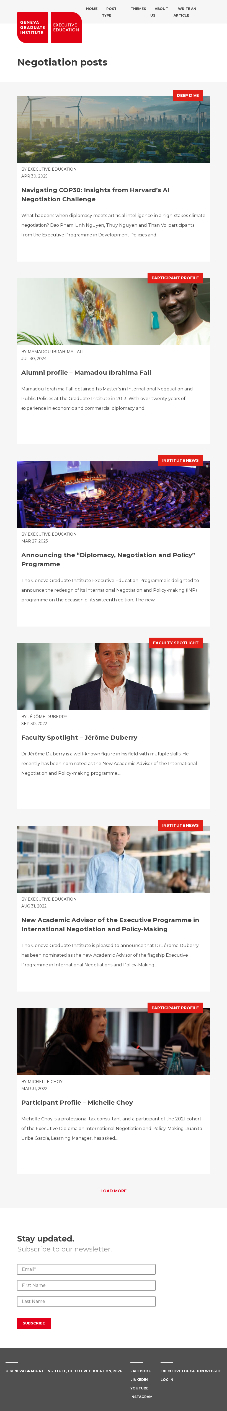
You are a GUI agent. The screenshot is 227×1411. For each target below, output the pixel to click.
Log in (167, 1380)
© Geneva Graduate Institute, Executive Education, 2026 (64, 1371)
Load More (113, 1190)
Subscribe (34, 1323)
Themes (138, 9)
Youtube (139, 1388)
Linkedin (139, 1380)
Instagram (141, 1397)
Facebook (140, 1371)
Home (91, 9)
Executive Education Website (191, 1371)
